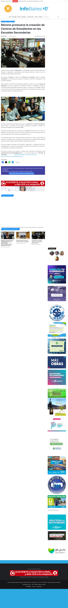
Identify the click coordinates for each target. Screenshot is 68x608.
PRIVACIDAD (28, 586)
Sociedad (40, 16)
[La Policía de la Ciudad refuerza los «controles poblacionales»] (38, 235)
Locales (7, 21)
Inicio (10, 16)
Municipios (24, 16)
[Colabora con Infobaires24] (23, 170)
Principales (14, 16)
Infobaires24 (39, 586)
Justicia (36, 16)
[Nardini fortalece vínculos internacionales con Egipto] (23, 235)
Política (19, 16)
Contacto (34, 586)
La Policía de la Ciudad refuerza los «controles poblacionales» (37, 241)
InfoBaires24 (4, 36)
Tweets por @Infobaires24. (53, 510)
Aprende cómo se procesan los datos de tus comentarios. (31, 227)
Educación (3, 21)
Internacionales (30, 16)
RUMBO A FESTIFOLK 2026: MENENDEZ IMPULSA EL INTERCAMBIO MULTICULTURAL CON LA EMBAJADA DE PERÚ (7, 243)
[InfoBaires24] (34, 8)
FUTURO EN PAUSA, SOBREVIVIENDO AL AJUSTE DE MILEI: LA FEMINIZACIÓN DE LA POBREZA (38, 1)
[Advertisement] (34, 598)
